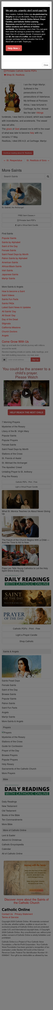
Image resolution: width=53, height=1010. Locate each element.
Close (46, 65)
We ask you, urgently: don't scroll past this (26, 10)
